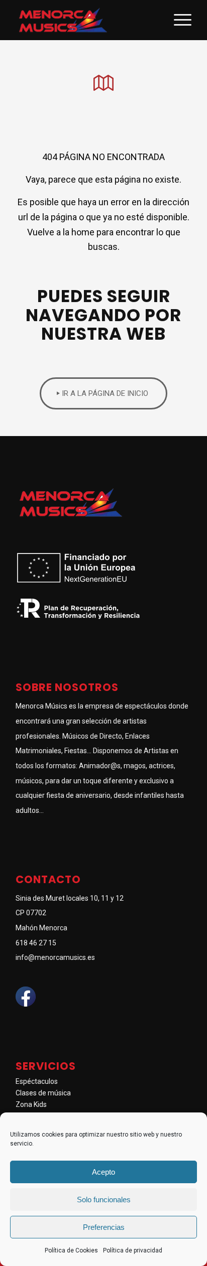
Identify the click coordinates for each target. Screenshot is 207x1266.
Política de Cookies (71, 1250)
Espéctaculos (37, 1081)
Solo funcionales (104, 1199)
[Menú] (177, 20)
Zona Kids (31, 1104)
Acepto (103, 1172)
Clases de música (43, 1093)
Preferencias (104, 1227)
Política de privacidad (132, 1250)
